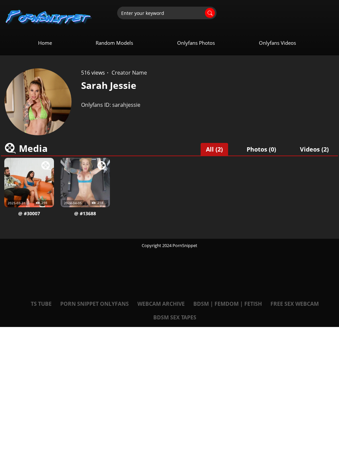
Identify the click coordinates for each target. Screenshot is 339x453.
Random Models (114, 42)
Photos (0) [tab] (261, 149)
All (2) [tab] (214, 149)
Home (45, 42)
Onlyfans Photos (196, 42)
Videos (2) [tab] (314, 149)
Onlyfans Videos (277, 42)
